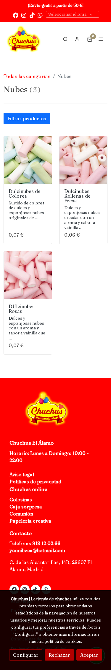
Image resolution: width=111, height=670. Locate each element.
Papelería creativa (30, 521)
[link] (23, 39)
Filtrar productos (26, 118)
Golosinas (20, 499)
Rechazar (59, 655)
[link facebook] (15, 15)
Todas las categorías (27, 76)
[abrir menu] (101, 39)
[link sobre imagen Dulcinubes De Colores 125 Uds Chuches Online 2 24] (28, 160)
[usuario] (77, 39)
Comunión (21, 514)
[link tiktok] (32, 15)
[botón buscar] (65, 39)
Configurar (25, 655)
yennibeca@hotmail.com (37, 550)
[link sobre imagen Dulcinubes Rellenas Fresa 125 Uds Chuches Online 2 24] (83, 160)
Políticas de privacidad (35, 481)
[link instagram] (23, 15)
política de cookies (62, 641)
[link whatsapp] (40, 15)
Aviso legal (21, 474)
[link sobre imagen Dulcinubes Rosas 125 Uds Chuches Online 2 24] (28, 275)
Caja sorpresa (25, 507)
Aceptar (89, 655)
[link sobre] (55, 412)
